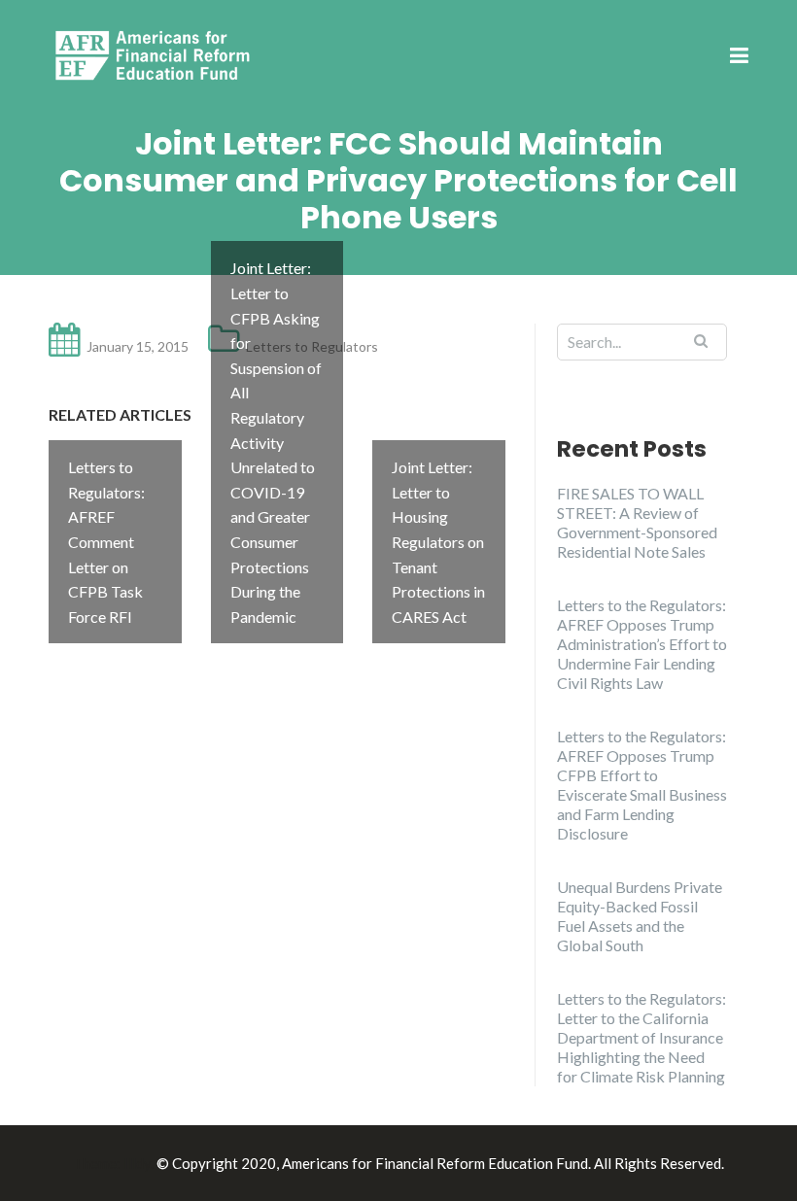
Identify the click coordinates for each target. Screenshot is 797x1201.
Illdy (137, 1163)
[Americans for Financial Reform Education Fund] (155, 55)
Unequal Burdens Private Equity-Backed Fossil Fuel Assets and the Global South (639, 915)
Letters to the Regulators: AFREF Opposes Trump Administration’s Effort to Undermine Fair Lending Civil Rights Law (642, 644)
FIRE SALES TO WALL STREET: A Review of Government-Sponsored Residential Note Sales (637, 522)
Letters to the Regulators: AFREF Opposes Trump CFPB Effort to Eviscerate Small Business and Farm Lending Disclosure (642, 784)
